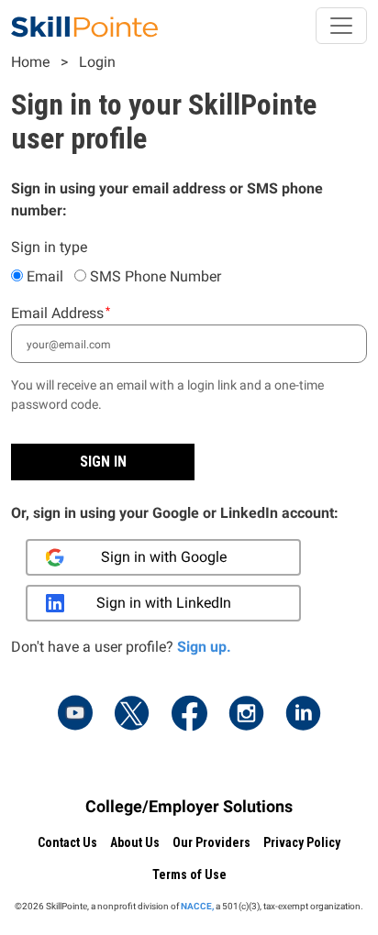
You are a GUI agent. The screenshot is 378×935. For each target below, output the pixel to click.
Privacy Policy (301, 842)
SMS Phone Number (155, 276)
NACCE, (197, 906)
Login (97, 62)
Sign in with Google (164, 557)
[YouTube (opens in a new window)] (75, 715)
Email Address (57, 313)
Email (45, 276)
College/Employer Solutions (189, 806)
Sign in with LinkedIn (163, 602)
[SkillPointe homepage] (84, 25)
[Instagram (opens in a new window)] (246, 715)
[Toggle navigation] (341, 25)
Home (30, 62)
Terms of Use (189, 874)
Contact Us (67, 842)
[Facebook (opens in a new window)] (189, 715)
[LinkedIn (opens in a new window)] (303, 715)
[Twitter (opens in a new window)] (132, 715)
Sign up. (204, 646)
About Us (135, 842)
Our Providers (211, 842)
